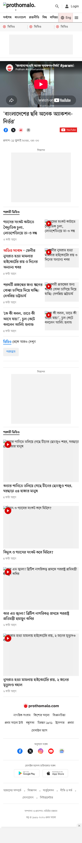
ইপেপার (60, 723)
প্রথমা (71, 723)
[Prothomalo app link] (27, 774)
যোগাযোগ (28, 798)
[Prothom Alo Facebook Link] (22, 752)
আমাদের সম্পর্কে (12, 790)
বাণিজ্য (54, 17)
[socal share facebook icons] (7, 131)
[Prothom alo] (20, 6)
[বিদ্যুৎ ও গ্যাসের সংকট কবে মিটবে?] (41, 527)
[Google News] (61, 752)
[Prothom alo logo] (41, 707)
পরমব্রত (11, 352)
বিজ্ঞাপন (32, 790)
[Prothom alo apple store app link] (55, 774)
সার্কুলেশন (48, 790)
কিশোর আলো (42, 715)
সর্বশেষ (7, 17)
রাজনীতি (34, 17)
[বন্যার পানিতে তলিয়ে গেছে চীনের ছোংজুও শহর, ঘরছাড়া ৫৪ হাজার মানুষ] (41, 461)
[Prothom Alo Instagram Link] (42, 752)
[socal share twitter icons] (14, 131)
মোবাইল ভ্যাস (39, 730)
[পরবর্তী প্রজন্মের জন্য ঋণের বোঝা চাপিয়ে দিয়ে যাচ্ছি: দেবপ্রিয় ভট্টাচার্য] (62, 291)
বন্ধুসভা (30, 723)
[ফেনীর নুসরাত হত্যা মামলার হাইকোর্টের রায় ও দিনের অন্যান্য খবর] (62, 257)
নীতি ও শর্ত (66, 790)
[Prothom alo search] (57, 6)
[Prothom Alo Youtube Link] (53, 752)
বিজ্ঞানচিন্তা (59, 715)
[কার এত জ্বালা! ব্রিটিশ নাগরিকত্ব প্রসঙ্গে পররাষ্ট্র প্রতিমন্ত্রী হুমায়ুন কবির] (41, 588)
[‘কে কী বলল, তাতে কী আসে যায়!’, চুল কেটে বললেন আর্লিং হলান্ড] (62, 320)
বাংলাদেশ (20, 17)
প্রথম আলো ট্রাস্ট (14, 723)
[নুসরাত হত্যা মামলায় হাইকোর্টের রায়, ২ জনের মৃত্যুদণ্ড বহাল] (41, 655)
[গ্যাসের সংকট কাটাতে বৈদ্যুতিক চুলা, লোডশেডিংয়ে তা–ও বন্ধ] (62, 229)
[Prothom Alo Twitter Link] (32, 752)
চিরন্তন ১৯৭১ (45, 723)
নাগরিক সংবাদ (22, 715)
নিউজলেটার (46, 798)
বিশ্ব (44, 17)
